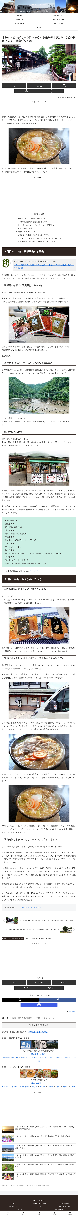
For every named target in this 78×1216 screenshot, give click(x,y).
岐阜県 (42, 938)
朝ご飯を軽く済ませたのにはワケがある (34, 235)
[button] (51, 91)
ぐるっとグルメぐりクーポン (30, 907)
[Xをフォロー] (20, 1000)
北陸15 (42, 1087)
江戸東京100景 (58, 1209)
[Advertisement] (39, 108)
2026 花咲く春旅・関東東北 (38, 1032)
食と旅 (20, 1209)
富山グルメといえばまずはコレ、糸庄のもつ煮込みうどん (41, 238)
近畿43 (51, 1058)
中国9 (57, 1087)
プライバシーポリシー (39, 1203)
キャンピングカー (64, 1206)
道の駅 (49, 938)
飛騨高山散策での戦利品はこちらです (33, 222)
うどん (29, 938)
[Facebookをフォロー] (57, 1000)
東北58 (14, 1087)
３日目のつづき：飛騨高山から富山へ (31, 218)
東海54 (35, 1058)
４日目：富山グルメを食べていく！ (31, 232)
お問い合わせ (64, 1203)
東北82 (15, 1058)
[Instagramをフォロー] (39, 1005)
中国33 (59, 1058)
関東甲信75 (25, 1058)
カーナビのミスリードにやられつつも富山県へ (37, 225)
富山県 (36, 938)
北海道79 (6, 1058)
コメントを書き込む (39, 1025)
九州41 (73, 1087)
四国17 (65, 1087)
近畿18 (50, 1087)
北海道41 (5, 1087)
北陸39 (43, 1058)
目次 (36, 214)
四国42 (67, 1058)
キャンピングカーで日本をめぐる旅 (13, 938)
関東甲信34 (24, 1087)
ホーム (13, 1203)
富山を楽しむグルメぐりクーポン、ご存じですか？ (38, 241)
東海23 (34, 1087)
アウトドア (39, 1206)
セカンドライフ (13, 1206)
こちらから (34, 571)
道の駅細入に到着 (26, 228)
